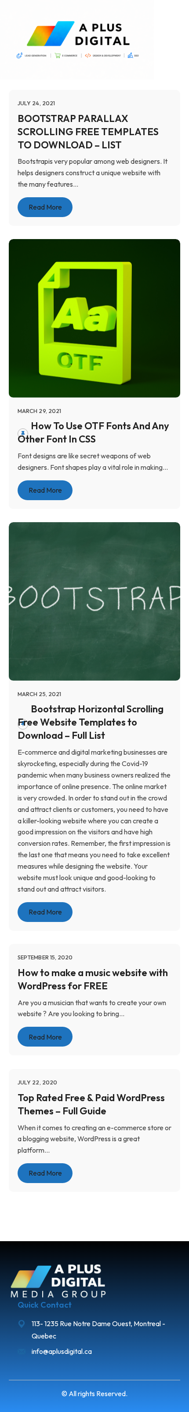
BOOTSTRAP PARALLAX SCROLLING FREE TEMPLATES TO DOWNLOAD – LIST (88, 131)
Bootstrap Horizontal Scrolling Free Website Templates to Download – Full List (91, 722)
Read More (45, 207)
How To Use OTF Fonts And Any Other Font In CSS (93, 432)
